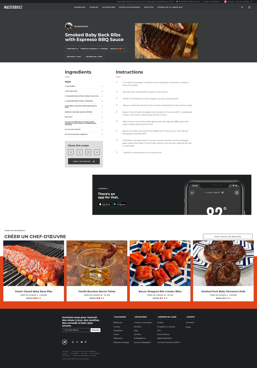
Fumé (78, 56)
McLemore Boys (81, 26)
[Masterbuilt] (15, 7)
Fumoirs (94, 7)
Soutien (160, 322)
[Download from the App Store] (119, 204)
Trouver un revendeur (143, 322)
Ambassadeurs (140, 338)
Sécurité (84, 353)
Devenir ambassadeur (142, 342)
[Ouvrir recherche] (242, 7)
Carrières (137, 334)
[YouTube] (81, 342)
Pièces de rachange (129, 7)
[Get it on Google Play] (105, 204)
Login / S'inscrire (211, 1)
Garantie (65, 353)
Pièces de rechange (121, 342)
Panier (188, 327)
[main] (128, 159)
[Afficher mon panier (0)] (249, 7)
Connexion (190, 322)
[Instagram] (73, 342)
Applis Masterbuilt (164, 338)
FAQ (159, 331)
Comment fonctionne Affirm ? (169, 342)
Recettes (149, 7)
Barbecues (80, 7)
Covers (116, 334)
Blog (136, 331)
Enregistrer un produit (166, 327)
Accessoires (108, 7)
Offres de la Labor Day (170, 7)
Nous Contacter (163, 334)
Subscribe (95, 330)
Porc (100, 56)
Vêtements (117, 338)
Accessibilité (74, 353)
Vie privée (65, 351)
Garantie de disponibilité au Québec (85, 355)
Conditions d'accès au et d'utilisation (84, 351)
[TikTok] (86, 342)
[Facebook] (77, 342)
